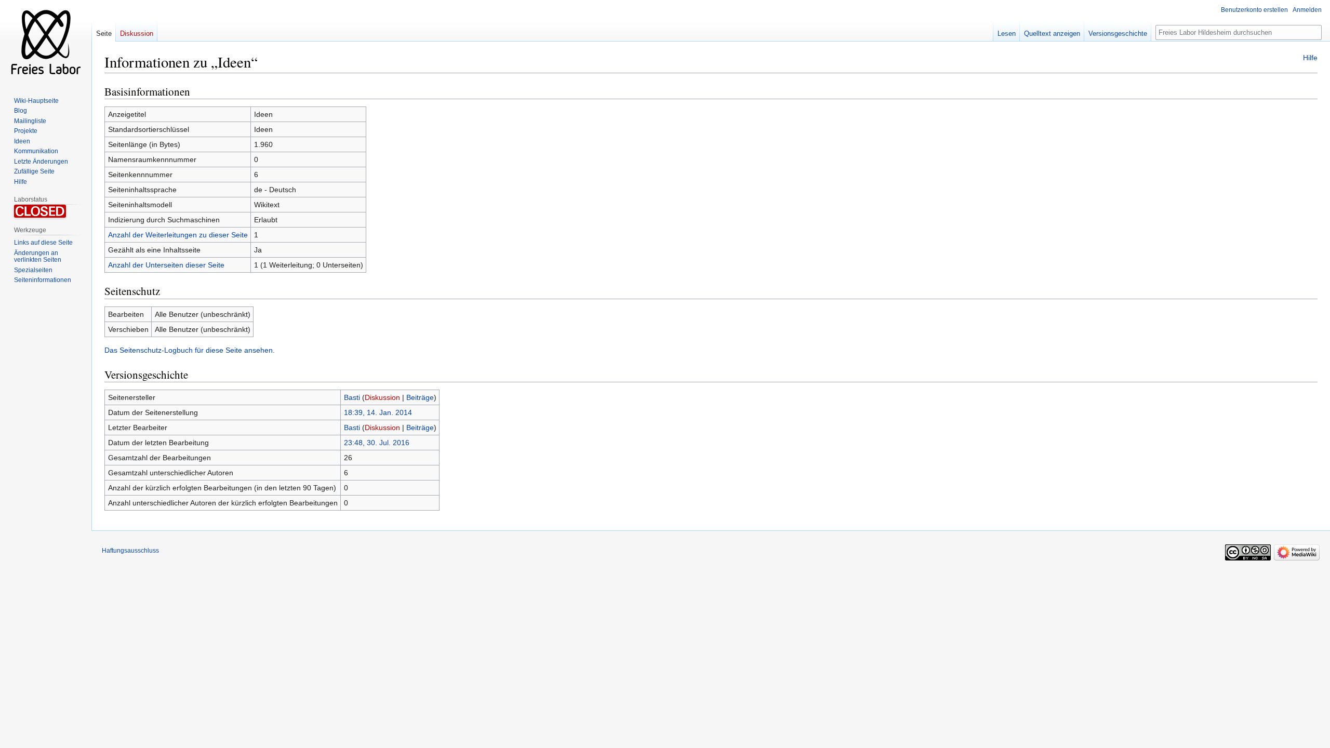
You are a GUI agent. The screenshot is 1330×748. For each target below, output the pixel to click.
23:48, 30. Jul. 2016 (376, 442)
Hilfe (1310, 58)
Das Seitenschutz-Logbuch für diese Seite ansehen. (189, 350)
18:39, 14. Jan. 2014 (378, 412)
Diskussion (382, 397)
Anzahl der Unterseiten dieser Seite (166, 265)
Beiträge (420, 397)
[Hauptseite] (45, 41)
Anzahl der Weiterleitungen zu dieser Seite (178, 235)
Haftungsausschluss (130, 550)
